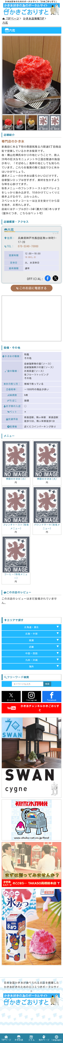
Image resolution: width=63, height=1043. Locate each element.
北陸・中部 (31, 634)
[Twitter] (55, 278)
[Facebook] (48, 278)
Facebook (51, 700)
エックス (11, 700)
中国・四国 (31, 653)
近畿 (31, 647)
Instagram (31, 700)
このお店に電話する (33, 288)
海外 (31, 666)
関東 (31, 640)
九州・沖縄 (31, 660)
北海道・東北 (31, 627)
